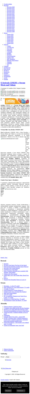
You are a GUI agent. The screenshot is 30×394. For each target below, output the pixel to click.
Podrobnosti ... (21, 390)
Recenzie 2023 (11, 12)
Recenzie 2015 (11, 23)
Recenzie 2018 (11, 17)
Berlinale (9, 54)
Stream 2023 (10, 40)
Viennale (9, 62)
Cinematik (9, 51)
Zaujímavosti (7, 67)
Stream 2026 (10, 34)
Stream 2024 (10, 37)
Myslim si (6, 70)
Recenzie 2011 (10, 28)
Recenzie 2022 (11, 11)
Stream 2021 (10, 41)
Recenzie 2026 (11, 7)
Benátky (9, 53)
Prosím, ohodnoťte (5, 95)
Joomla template (5, 379)
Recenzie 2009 (11, 31)
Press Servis (7, 69)
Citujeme (6, 66)
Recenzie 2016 (11, 21)
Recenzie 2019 (11, 18)
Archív (5, 78)
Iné (8, 65)
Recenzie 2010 (11, 30)
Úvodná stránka (8, 4)
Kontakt (6, 79)
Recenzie (6, 5)
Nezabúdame (7, 76)
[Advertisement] (10, 337)
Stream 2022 (10, 38)
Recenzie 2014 (11, 24)
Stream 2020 (10, 43)
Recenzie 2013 (11, 25)
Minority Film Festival (12, 60)
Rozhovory (7, 72)
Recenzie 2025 (11, 8)
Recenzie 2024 (11, 10)
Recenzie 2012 (11, 27)
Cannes (9, 46)
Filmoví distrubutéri (9, 350)
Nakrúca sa (7, 75)
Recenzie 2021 (11, 14)
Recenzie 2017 (11, 20)
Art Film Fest (10, 47)
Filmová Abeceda (8, 349)
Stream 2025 (10, 36)
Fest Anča (9, 49)
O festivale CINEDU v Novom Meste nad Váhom (13, 84)
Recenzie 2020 (11, 15)
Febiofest (9, 63)
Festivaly (6, 44)
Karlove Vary (10, 57)
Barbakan (9, 50)
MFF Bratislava (11, 59)
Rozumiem (8, 390)
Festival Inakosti (11, 56)
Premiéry (6, 73)
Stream (5, 33)
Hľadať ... (3, 357)
